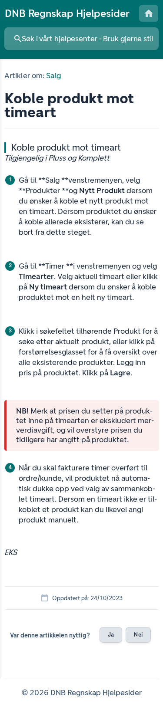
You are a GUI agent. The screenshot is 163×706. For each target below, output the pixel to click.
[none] (67, 13)
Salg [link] (53, 75)
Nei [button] (138, 634)
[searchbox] (81, 38)
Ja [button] (111, 634)
